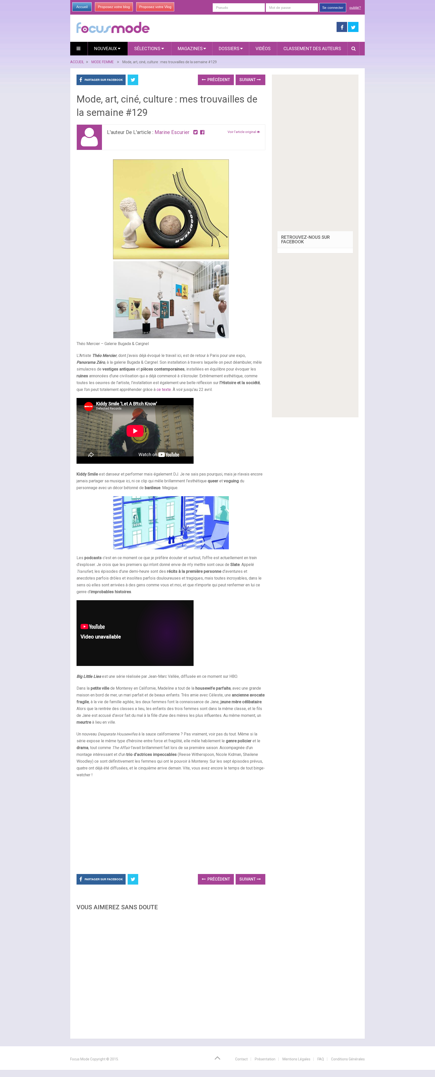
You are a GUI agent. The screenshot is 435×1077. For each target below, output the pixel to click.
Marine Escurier (172, 132)
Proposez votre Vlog (155, 7)
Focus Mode (79, 1059)
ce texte (164, 389)
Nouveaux (106, 48)
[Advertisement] (171, 973)
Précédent (218, 79)
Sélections (147, 48)
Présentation (265, 1059)
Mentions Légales (296, 1059)
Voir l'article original (242, 132)
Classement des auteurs (312, 48)
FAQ (320, 1059)
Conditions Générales (348, 1059)
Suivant (248, 79)
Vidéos (263, 48)
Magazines (190, 48)
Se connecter (332, 8)
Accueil (82, 7)
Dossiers (229, 48)
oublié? (355, 8)
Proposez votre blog (114, 7)
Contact (241, 1059)
